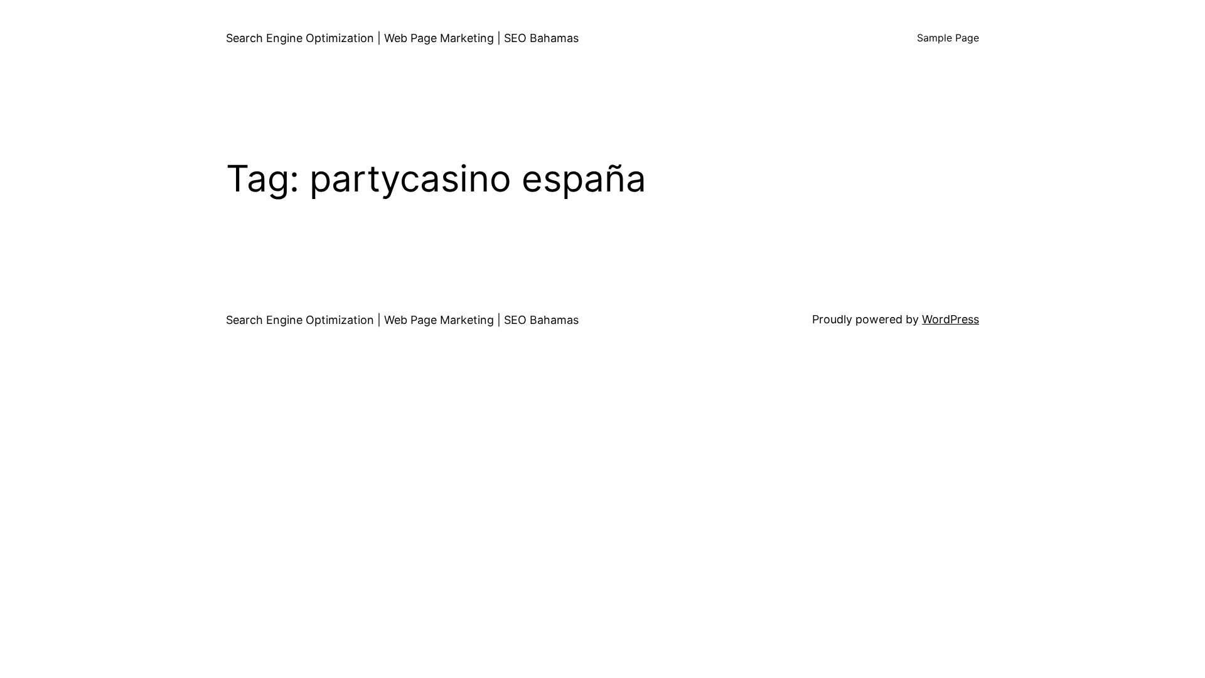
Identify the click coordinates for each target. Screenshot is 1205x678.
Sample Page (948, 37)
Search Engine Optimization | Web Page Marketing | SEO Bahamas (402, 38)
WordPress (950, 319)
